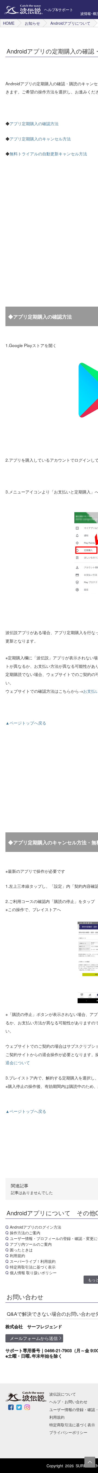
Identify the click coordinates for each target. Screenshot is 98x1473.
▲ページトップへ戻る (25, 723)
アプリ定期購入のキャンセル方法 (40, 138)
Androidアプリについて (70, 23)
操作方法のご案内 (25, 1232)
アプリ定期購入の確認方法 (34, 123)
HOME (8, 23)
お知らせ (32, 23)
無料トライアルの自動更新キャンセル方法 (48, 153)
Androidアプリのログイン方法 (35, 1227)
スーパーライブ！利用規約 (33, 1261)
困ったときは (21, 1249)
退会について (17, 1062)
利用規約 (17, 1255)
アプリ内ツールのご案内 (31, 1244)
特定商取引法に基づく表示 (33, 1267)
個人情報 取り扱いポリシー (33, 1272)
